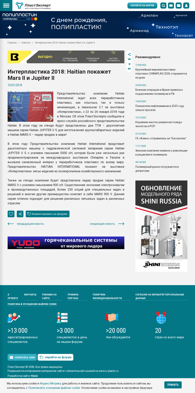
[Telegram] (129, 64)
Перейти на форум (142, 5)
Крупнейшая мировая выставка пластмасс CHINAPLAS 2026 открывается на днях (161, 73)
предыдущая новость (30, 223)
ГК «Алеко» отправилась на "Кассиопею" (161, 138)
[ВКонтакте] (129, 59)
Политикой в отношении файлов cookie (54, 388)
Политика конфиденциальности (107, 296)
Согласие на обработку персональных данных (159, 296)
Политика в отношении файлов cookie (32, 304)
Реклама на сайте (49, 296)
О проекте (13, 296)
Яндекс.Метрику (50, 383)
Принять (173, 384)
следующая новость (102, 223)
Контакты (30, 294)
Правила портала (73, 296)
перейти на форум (58, 357)
